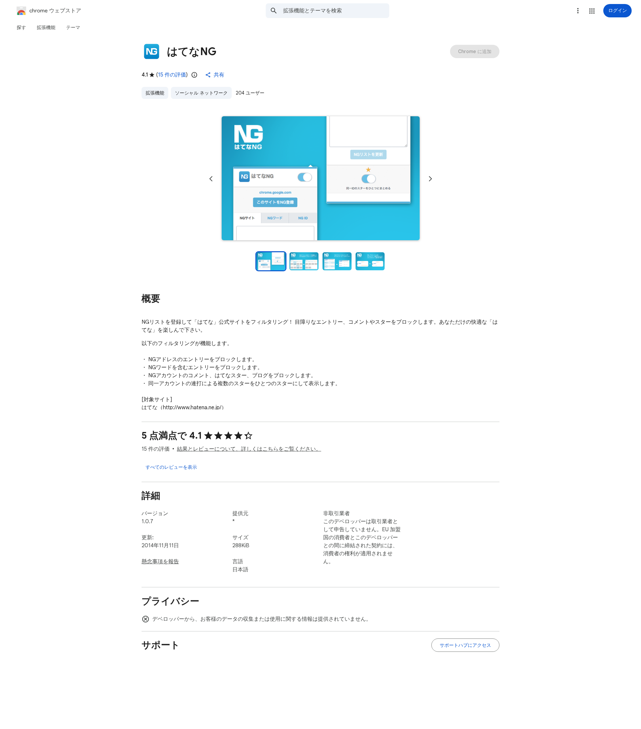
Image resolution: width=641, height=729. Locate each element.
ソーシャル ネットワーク (201, 93)
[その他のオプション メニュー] (578, 10)
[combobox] (336, 11)
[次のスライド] (430, 178)
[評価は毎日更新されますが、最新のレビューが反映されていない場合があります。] (194, 75)
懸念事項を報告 (160, 561)
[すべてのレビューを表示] (171, 467)
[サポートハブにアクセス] (465, 645)
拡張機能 (155, 93)
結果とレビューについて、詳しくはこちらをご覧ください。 (249, 449)
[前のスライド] (211, 178)
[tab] (21, 27)
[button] (592, 11)
